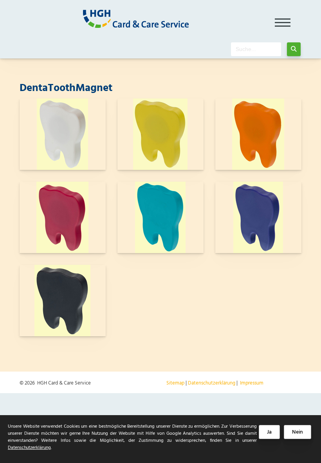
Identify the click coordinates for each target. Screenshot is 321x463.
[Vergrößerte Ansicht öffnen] (63, 134)
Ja (269, 432)
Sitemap (175, 383)
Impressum (251, 383)
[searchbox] (256, 49)
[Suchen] (294, 49)
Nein (297, 432)
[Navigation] (282, 20)
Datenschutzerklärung (211, 383)
